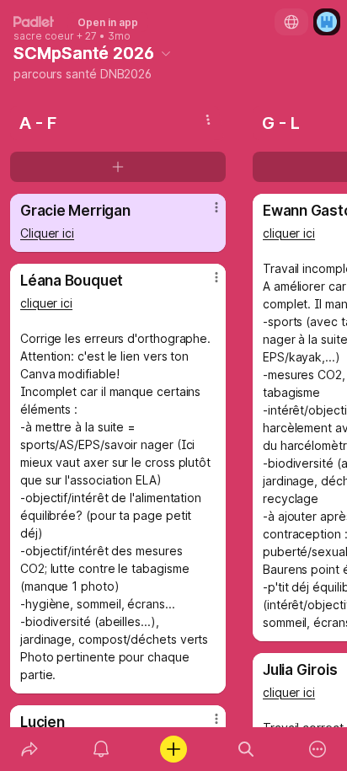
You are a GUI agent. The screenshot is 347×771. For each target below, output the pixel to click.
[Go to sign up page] (326, 21)
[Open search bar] (246, 749)
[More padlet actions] (317, 749)
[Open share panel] (29, 749)
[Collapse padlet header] (166, 53)
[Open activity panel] (102, 749)
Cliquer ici (47, 233)
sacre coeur (43, 36)
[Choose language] (291, 21)
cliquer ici (46, 303)
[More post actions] (205, 214)
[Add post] (173, 749)
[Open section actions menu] (208, 119)
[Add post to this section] (118, 167)
